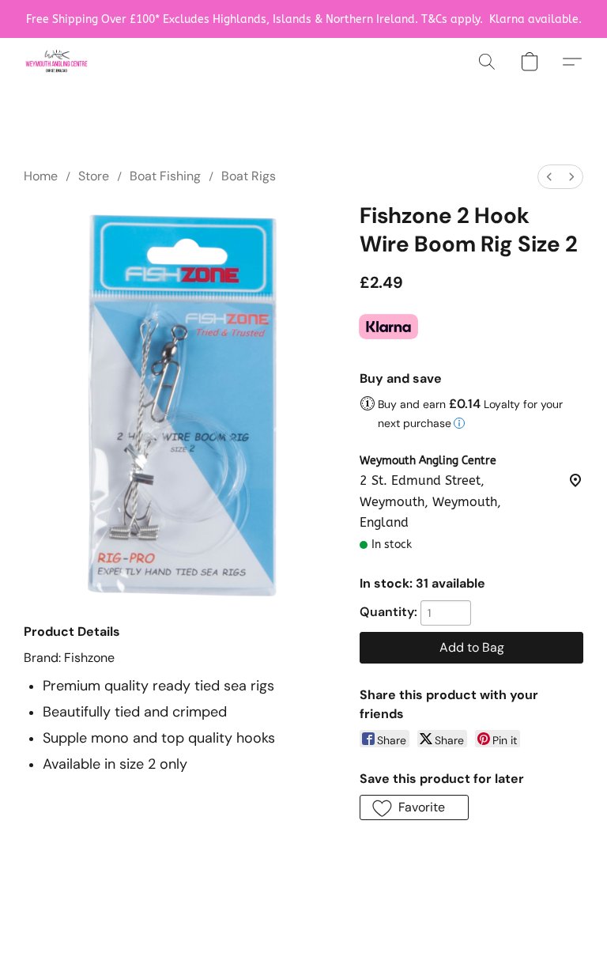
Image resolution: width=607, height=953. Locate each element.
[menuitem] (549, 176)
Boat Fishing (165, 176)
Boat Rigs (248, 176)
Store (93, 176)
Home (41, 176)
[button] (56, 62)
